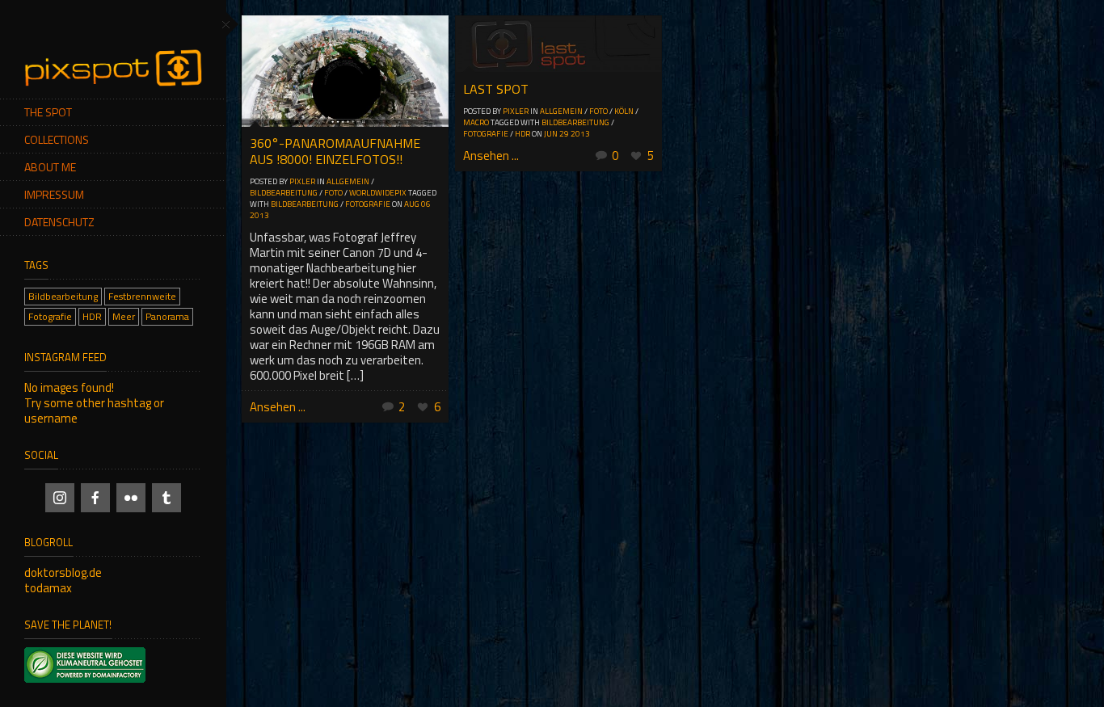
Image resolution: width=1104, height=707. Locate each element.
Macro (476, 122)
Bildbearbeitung (63, 296)
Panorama (167, 316)
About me (50, 166)
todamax (48, 588)
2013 (259, 215)
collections (56, 139)
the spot (48, 111)
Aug (411, 204)
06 (426, 204)
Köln (624, 111)
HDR (92, 316)
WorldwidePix (378, 193)
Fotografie (50, 316)
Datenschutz (59, 221)
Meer (123, 316)
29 (564, 134)
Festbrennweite (142, 296)
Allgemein (348, 181)
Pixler (302, 181)
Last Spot (496, 89)
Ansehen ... (277, 407)
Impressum (54, 194)
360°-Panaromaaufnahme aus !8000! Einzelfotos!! (335, 151)
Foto (333, 193)
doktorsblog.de (63, 572)
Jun (551, 134)
